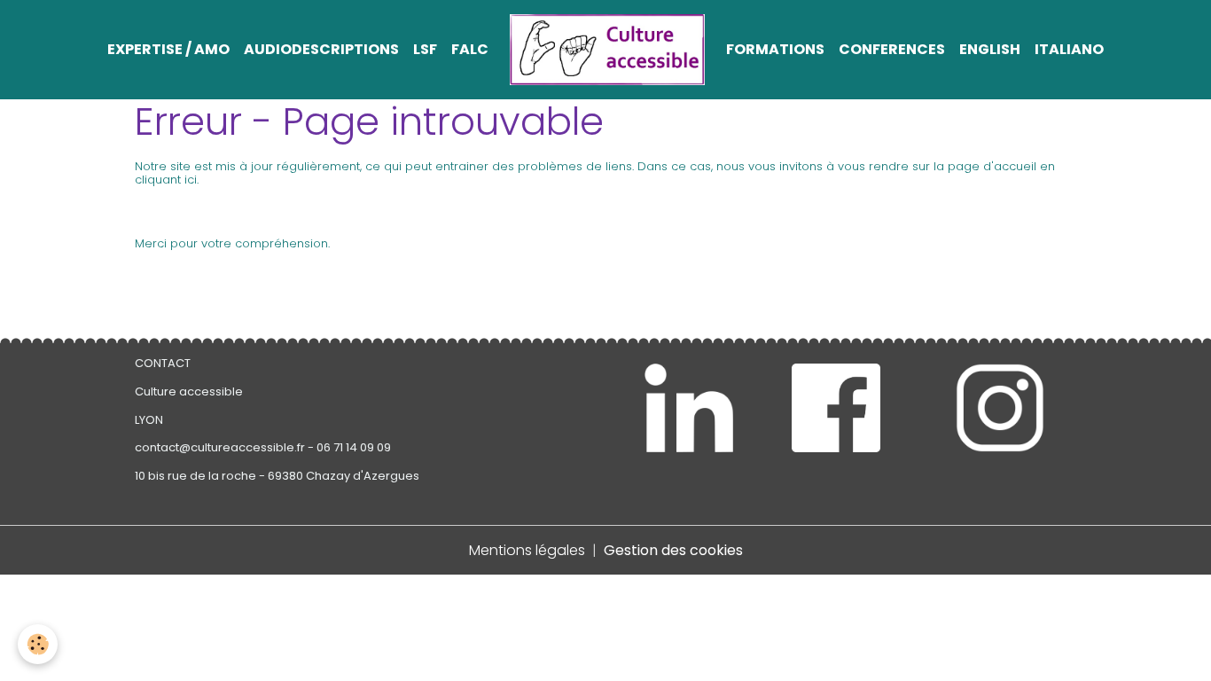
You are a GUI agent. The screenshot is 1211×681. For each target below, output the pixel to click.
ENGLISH (989, 49)
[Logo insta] (1000, 408)
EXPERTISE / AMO (168, 49)
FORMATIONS (775, 49)
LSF (425, 49)
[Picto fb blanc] (836, 408)
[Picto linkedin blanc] (688, 408)
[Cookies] (38, 644)
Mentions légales (527, 550)
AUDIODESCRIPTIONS (321, 49)
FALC (469, 49)
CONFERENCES (892, 49)
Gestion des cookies (673, 550)
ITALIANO (1069, 49)
